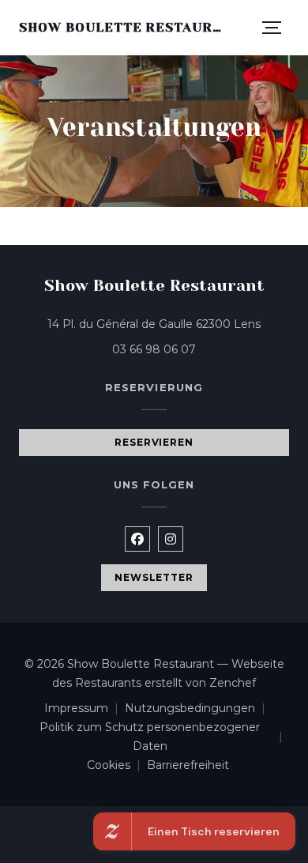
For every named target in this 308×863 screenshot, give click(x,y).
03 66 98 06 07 (154, 349)
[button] (271, 27)
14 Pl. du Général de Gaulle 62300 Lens (168, 323)
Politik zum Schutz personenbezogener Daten (164, 736)
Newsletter (154, 577)
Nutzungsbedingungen (198, 709)
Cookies (117, 766)
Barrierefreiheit (188, 766)
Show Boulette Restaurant (125, 27)
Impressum (84, 709)
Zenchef (232, 683)
